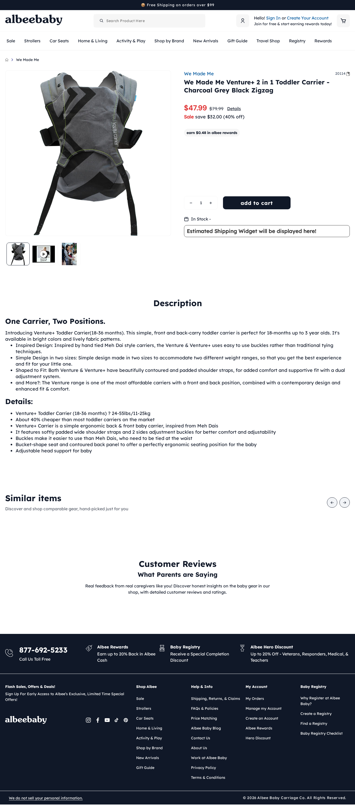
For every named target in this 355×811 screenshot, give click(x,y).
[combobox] (149, 21)
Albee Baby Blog (206, 728)
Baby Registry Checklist (321, 733)
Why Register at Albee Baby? (320, 701)
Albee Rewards (259, 728)
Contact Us (200, 738)
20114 (340, 73)
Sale (140, 698)
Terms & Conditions (208, 777)
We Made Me (27, 59)
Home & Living (149, 728)
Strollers (143, 708)
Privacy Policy (203, 767)
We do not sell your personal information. (46, 798)
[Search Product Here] (102, 21)
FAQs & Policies (204, 708)
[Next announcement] (348, 5)
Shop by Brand (149, 748)
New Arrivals (147, 757)
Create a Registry (316, 713)
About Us (199, 748)
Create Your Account (307, 18)
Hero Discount (258, 738)
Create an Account (262, 718)
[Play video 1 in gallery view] (43, 254)
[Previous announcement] (7, 5)
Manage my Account (263, 708)
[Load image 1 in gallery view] (18, 254)
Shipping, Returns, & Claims (215, 698)
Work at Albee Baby (209, 757)
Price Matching (204, 718)
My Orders (255, 698)
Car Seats (145, 718)
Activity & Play (149, 738)
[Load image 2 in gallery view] (69, 254)
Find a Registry (313, 723)
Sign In (273, 18)
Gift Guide (145, 767)
